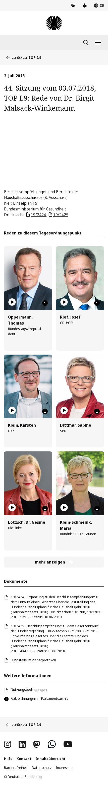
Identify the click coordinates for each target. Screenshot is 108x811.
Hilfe (8, 758)
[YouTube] (67, 744)
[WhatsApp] (52, 744)
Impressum (64, 767)
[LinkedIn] (22, 744)
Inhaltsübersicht (50, 758)
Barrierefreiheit (16, 767)
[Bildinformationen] (45, 303)
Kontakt (24, 758)
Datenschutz (42, 767)
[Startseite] (54, 23)
